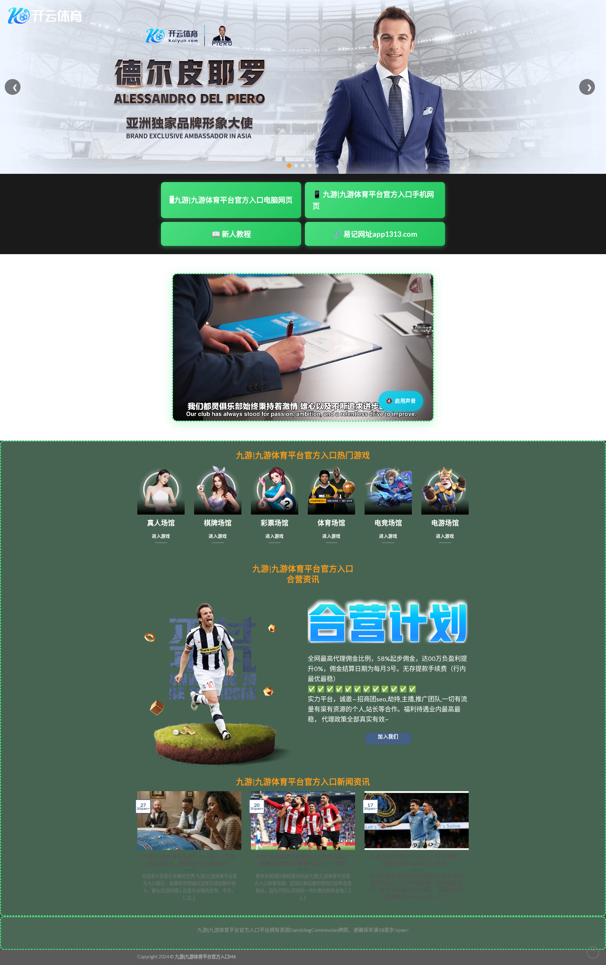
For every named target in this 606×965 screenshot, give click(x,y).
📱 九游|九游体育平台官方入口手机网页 (373, 200)
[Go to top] (593, 952)
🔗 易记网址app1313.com (375, 233)
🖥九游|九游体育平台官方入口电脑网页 (231, 199)
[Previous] (136, 848)
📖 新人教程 (231, 233)
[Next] (470, 848)
